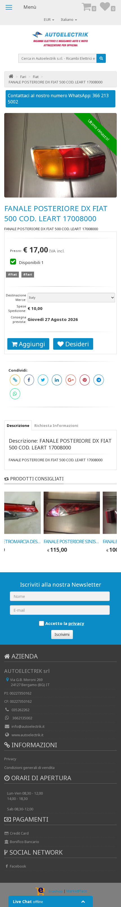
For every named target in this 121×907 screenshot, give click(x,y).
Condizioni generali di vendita (29, 767)
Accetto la (64, 623)
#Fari (27, 274)
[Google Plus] (71, 379)
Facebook (17, 866)
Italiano (67, 19)
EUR (47, 19)
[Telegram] (98, 379)
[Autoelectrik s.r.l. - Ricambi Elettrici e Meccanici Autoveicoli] (60, 40)
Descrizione (18, 425)
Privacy (10, 758)
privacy (76, 623)
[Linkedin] (57, 379)
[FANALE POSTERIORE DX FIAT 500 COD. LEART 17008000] (60, 155)
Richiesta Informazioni (56, 425)
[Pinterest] (85, 379)
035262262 (20, 709)
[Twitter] (43, 379)
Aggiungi (31, 344)
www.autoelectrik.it (27, 734)
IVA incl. (56, 251)
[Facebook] (29, 379)
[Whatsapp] (15, 393)
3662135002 (22, 717)
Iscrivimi (62, 634)
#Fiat (12, 274)
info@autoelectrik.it (28, 726)
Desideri (76, 344)
